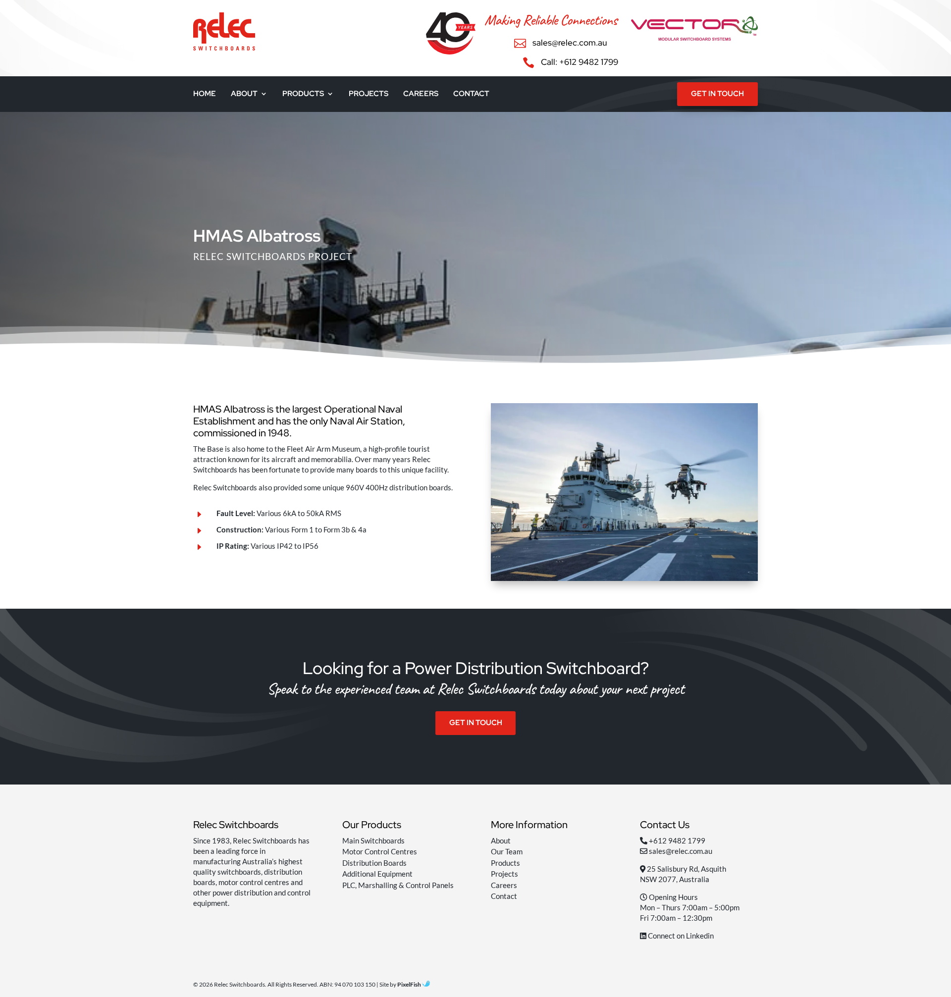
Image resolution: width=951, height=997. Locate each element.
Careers (420, 94)
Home (204, 94)
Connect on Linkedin (680, 935)
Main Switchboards (373, 840)
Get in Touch (717, 94)
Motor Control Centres (379, 851)
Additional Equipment (377, 873)
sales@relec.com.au (680, 850)
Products (303, 94)
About (244, 94)
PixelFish (409, 984)
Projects (368, 94)
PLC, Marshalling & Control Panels (398, 885)
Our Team (507, 851)
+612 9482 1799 (677, 840)
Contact (471, 94)
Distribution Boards (374, 862)
